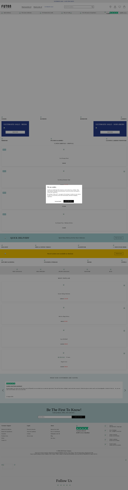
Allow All (68, 201)
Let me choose (58, 201)
